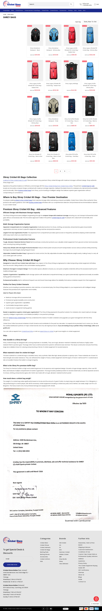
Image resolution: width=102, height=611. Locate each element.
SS (60, 547)
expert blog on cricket (46, 331)
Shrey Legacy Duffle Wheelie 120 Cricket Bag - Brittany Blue (35, 121)
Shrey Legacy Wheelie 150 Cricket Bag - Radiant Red (53, 84)
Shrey (61, 561)
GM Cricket (62, 543)
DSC (60, 550)
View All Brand (63, 563)
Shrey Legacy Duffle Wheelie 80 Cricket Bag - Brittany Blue (90, 85)
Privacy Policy (82, 563)
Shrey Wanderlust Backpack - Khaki (53, 120)
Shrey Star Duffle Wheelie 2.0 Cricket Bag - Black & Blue (90, 121)
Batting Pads (44, 552)
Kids (41, 561)
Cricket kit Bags (45, 550)
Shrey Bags (10, 14)
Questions (81, 561)
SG (60, 545)
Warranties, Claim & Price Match (86, 544)
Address (81, 559)
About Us (81, 575)
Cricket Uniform (45, 559)
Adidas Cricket (64, 554)
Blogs (80, 577)
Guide (80, 579)
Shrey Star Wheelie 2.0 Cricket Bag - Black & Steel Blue (53, 156)
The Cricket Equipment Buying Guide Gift (87, 567)
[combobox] (51, 4)
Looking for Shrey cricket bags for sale (15, 180)
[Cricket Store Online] (12, 540)
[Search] (71, 4)
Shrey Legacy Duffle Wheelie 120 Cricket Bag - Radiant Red (72, 50)
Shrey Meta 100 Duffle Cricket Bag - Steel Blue (71, 155)
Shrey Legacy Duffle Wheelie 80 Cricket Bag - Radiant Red (35, 85)
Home (4, 14)
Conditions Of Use (84, 552)
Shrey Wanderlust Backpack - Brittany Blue (53, 49)
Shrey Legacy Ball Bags (71, 83)
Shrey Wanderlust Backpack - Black (35, 49)
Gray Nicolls (63, 559)
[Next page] (69, 171)
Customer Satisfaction (85, 549)
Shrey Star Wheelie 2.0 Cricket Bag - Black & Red (35, 155)
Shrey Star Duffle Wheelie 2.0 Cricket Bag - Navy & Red (72, 121)
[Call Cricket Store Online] (81, 4)
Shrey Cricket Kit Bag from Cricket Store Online (59, 186)
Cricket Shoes (44, 545)
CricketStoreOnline (27, 331)
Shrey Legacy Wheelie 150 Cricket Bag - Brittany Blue (90, 49)
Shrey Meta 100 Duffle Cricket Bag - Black (90, 155)
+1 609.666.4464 (87, 5)
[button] (7, 10)
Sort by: (78, 22)
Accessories (44, 557)
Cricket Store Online (14, 608)
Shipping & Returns (84, 547)
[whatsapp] (96, 599)
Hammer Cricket (64, 552)
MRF (60, 557)
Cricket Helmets (45, 547)
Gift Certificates (83, 570)
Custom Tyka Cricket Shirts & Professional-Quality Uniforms (87, 555)
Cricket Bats (44, 543)
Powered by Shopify (26, 608)
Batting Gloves (45, 554)
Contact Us (82, 582)
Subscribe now (12, 565)
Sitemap (81, 572)
